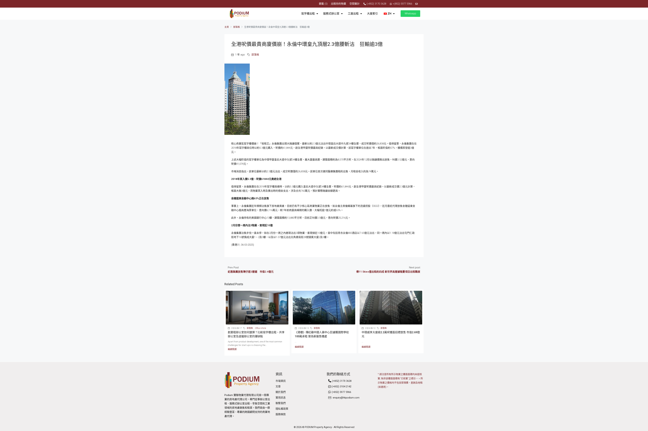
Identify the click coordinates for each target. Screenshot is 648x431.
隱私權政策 (282, 408)
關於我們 (281, 392)
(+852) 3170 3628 (342, 380)
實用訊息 (281, 397)
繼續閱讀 (232, 349)
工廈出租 (353, 13)
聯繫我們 (281, 403)
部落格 (236, 27)
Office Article (260, 328)
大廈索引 (372, 13)
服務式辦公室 (331, 13)
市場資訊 (281, 380)
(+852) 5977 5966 (341, 392)
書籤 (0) (323, 3)
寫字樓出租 (308, 13)
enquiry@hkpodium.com (346, 397)
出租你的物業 (338, 3)
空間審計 (354, 3)
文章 (278, 386)
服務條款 (281, 414)
